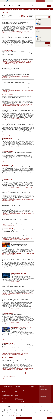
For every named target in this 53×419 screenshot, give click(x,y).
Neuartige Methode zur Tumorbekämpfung (12, 314)
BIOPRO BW (33, 1)
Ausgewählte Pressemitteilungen (19, 390)
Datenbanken (29, 9)
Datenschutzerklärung (14, 415)
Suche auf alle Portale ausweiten (9, 376)
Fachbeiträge (16, 9)
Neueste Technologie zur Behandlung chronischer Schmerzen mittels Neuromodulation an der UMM (16, 97)
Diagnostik (16, 396)
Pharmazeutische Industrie (6, 392)
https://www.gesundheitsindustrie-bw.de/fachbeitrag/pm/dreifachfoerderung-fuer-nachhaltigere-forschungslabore (17, 225)
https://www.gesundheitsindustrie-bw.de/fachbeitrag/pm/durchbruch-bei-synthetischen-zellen (15, 77)
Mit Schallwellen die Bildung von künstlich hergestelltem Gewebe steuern (17, 38)
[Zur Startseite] (11, 6)
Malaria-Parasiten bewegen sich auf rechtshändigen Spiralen (16, 192)
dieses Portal (39, 23)
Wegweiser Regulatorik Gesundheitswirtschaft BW (43, 389)
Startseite (3, 12)
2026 (38, 38)
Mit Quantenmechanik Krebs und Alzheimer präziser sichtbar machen (17, 153)
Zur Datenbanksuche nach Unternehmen (10, 378)
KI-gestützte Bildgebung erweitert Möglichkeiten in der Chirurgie (19, 245)
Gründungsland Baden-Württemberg (7, 395)
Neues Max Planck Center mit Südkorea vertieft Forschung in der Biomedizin (17, 260)
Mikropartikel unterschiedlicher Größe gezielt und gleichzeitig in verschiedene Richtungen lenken (17, 111)
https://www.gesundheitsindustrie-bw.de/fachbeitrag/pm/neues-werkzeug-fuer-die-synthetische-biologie (17, 294)
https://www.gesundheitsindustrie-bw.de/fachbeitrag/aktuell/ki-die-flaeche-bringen (17, 281)
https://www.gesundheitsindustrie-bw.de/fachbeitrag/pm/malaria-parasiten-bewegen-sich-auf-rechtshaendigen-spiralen (18, 200)
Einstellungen (50, 417)
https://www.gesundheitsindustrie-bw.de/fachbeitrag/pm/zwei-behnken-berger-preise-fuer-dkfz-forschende (18, 214)
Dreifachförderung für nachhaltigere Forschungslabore (15, 219)
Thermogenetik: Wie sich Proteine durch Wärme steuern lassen (17, 167)
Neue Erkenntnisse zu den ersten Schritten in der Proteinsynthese (17, 140)
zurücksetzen (48, 43)
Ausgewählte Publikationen (19, 399)
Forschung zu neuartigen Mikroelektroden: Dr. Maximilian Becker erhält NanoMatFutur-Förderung (18, 230)
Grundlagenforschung (18, 398)
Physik (38, 21)
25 (22, 16)
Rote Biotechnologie (18, 392)
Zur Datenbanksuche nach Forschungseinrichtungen (12, 380)
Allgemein (37, 28)
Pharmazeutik (17, 395)
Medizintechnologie (17, 394)
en (49, 9)
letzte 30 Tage (39, 37)
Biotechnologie (4, 390)
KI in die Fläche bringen (17, 274)
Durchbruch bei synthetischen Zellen (11, 68)
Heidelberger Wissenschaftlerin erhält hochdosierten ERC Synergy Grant (18, 345)
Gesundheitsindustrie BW (40, 1)
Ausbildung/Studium (5, 394)
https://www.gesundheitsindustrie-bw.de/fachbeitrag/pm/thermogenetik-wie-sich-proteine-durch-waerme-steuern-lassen (17, 175)
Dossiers (16, 391)
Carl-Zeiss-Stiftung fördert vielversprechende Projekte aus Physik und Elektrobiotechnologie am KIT (17, 360)
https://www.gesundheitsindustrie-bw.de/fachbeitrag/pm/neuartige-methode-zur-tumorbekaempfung (17, 323)
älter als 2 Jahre (39, 40)
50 (25, 16)
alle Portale (39, 24)
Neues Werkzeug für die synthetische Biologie (13, 286)
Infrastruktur (4, 396)
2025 (38, 39)
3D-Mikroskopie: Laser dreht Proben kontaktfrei (13, 82)
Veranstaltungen (23, 9)
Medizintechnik (4, 391)
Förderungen (38, 31)
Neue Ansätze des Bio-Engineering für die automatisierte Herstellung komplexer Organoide (15, 300)
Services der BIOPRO (35, 9)
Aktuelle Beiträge (17, 388)
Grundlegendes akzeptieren (20, 417)
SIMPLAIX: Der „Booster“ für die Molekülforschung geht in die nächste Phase (17, 125)
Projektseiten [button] (47, 1)
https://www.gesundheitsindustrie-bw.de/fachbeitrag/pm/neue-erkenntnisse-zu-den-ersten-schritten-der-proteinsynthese (17, 147)
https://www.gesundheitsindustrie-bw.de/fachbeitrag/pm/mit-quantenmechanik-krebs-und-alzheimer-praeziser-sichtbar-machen (18, 161)
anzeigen (48, 45)
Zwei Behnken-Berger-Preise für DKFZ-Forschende (14, 205)
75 (27, 16)
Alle (37, 36)
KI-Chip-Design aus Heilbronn (9, 180)
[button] (49, 35)
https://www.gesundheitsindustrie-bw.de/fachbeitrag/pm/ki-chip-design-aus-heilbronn (18, 187)
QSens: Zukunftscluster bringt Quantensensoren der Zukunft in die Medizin (22, 329)
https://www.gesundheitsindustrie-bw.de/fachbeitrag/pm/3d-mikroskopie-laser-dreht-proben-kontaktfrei (17, 91)
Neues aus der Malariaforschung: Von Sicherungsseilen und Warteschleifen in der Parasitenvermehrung (16, 23)
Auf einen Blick (4, 388)
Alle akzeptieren (28, 417)
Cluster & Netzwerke (5, 398)
